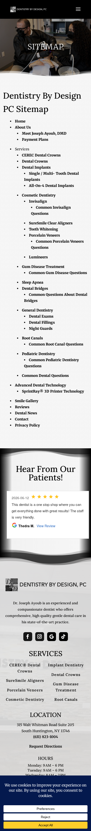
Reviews (22, 407)
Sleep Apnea (32, 282)
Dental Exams (41, 316)
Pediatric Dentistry (38, 354)
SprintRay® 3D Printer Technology (53, 391)
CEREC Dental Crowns (41, 155)
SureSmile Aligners (25, 680)
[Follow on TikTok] (63, 636)
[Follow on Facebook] (27, 636)
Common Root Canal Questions (56, 344)
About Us (23, 127)
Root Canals (32, 338)
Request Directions (45, 746)
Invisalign (38, 201)
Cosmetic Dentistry (39, 195)
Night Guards (40, 328)
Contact (21, 419)
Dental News (26, 413)
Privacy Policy (27, 425)
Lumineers (38, 257)
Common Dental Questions (45, 375)
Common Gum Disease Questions (58, 273)
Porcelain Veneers (44, 235)
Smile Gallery (26, 401)
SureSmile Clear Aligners (51, 223)
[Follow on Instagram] (39, 636)
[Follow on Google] (51, 636)
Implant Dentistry (66, 665)
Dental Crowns (35, 161)
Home (20, 121)
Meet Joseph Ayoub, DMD (44, 133)
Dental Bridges (35, 288)
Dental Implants (36, 167)
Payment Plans (35, 139)
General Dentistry (37, 310)
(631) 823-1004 (45, 737)
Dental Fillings (42, 322)
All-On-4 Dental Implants (51, 185)
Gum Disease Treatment (43, 266)
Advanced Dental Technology (40, 385)
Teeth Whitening (43, 229)
